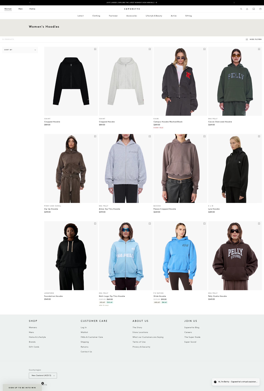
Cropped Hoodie (52, 122)
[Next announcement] (234, 2)
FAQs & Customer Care (92, 337)
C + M (210, 206)
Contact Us (86, 352)
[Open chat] (255, 382)
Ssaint (47, 118)
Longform (49, 293)
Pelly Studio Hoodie (217, 296)
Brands (32, 342)
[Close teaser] (42, 383)
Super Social (190, 342)
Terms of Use (139, 342)
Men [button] (20, 9)
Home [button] (32, 9)
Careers (188, 332)
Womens (33, 327)
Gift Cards (34, 347)
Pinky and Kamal (52, 206)
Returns (84, 347)
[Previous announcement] (30, 2)
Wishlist (84, 332)
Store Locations (140, 332)
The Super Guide (192, 337)
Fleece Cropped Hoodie (165, 209)
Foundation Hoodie (53, 296)
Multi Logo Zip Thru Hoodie (112, 296)
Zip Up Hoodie (51, 209)
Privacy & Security (141, 347)
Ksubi (156, 118)
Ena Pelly (213, 118)
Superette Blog (191, 327)
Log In (84, 327)
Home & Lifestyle (37, 337)
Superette (42, 385)
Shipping (85, 342)
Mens (31, 332)
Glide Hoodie (160, 296)
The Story (137, 327)
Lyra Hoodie (214, 209)
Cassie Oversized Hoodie (220, 122)
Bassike (157, 206)
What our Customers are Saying (148, 337)
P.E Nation (159, 293)
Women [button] (8, 9)
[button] (241, 9)
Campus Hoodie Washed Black (168, 122)
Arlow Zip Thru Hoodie (109, 209)
